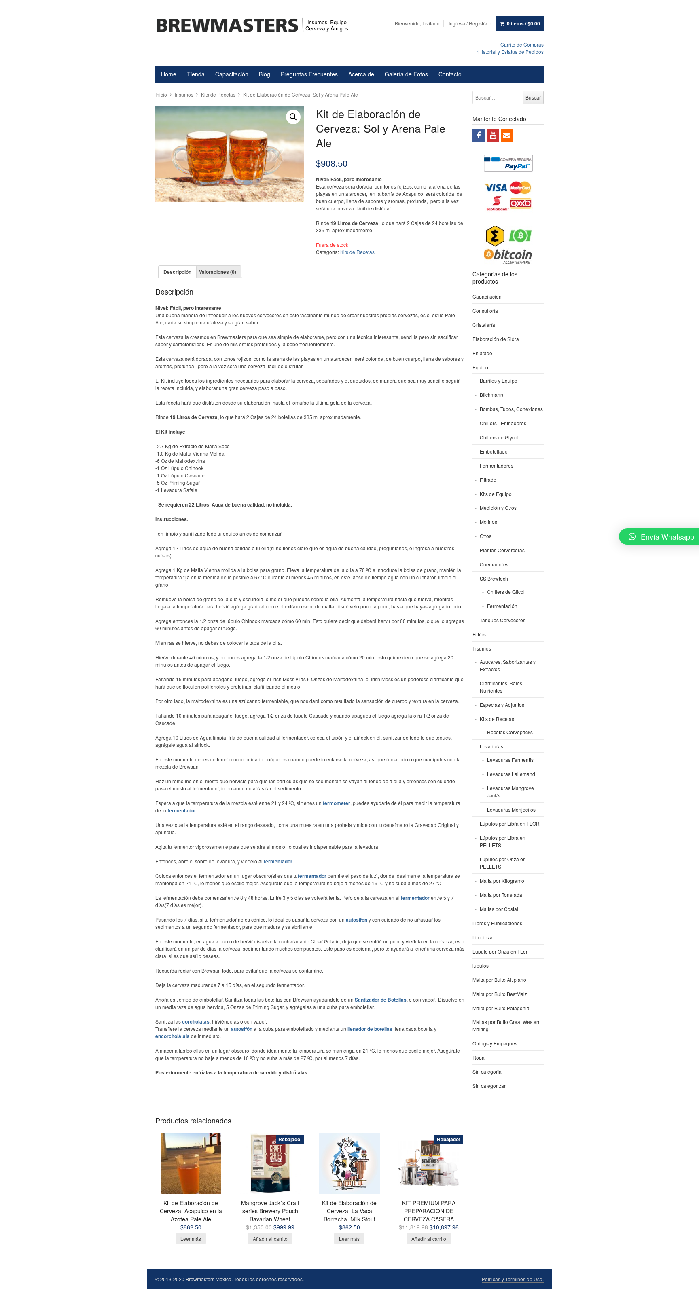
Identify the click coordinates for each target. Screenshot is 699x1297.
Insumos (184, 94)
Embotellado (494, 451)
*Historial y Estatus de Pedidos (510, 51)
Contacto (450, 74)
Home (168, 74)
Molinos (488, 521)
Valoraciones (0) (217, 272)
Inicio (161, 94)
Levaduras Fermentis (510, 759)
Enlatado (482, 353)
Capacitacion (487, 296)
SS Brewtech (494, 578)
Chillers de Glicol (506, 591)
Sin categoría (487, 1071)
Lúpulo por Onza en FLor (499, 951)
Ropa (478, 1057)
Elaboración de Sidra (495, 338)
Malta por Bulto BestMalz (499, 993)
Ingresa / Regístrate (470, 23)
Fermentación (502, 605)
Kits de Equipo (496, 493)
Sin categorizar (489, 1085)
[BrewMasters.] (256, 26)
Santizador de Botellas (381, 999)
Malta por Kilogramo (502, 880)
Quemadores (494, 564)
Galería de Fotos (406, 74)
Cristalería (483, 324)
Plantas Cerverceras (502, 550)
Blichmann (491, 394)
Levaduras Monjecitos (511, 809)
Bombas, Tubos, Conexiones (511, 408)
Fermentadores (496, 465)
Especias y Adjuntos (502, 704)
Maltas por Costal (499, 908)
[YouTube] (493, 135)
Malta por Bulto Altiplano (499, 979)
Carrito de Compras (522, 44)
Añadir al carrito (270, 1238)
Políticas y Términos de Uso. (513, 1279)
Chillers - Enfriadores (503, 423)
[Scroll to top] (683, 1285)
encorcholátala (172, 1036)
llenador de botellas (369, 1028)
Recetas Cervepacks (510, 732)
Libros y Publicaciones (497, 923)
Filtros (479, 634)
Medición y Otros (498, 507)
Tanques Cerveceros (502, 620)
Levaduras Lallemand (511, 773)
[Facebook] (478, 135)
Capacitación (231, 74)
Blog (264, 74)
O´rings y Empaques (494, 1043)
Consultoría (485, 310)
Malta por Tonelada (501, 894)
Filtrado (488, 479)
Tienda (196, 74)
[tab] (177, 271)
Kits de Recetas (218, 94)
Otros (485, 535)
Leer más (190, 1238)
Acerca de (361, 74)
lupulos (480, 965)
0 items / (523, 23)
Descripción (177, 272)
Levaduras (491, 746)
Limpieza (482, 937)
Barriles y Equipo (498, 380)
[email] (507, 135)
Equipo (480, 367)
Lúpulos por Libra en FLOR (510, 823)
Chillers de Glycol (499, 437)
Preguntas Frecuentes (309, 74)
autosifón (241, 1028)
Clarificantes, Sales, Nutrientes (501, 687)
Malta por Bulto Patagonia (501, 1008)
